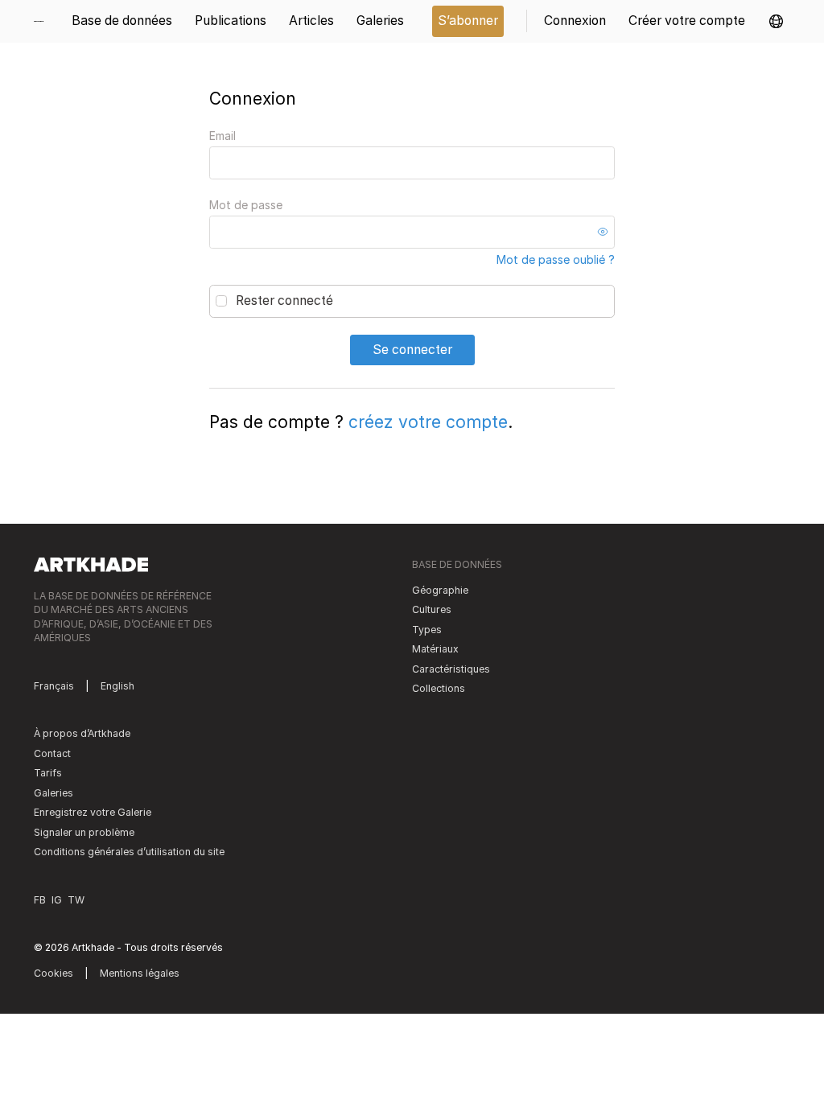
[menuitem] (44, 21)
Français (54, 686)
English (117, 686)
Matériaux (435, 649)
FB (40, 900)
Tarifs (48, 773)
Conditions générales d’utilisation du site (129, 852)
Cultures (431, 609)
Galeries (53, 793)
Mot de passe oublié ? (555, 259)
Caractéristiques (451, 669)
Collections (438, 688)
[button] (776, 21)
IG (57, 900)
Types (427, 630)
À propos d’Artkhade (82, 733)
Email (222, 135)
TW (76, 900)
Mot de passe (245, 205)
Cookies (53, 973)
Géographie (440, 590)
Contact (52, 753)
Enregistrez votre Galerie (92, 812)
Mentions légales (139, 973)
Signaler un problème (84, 832)
